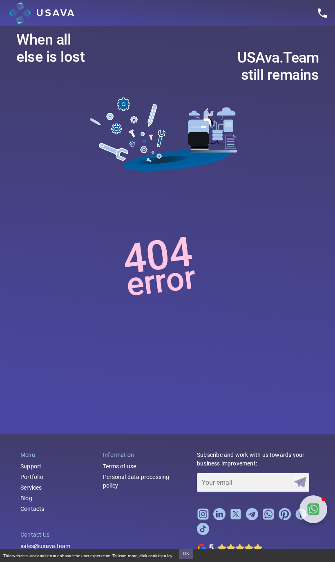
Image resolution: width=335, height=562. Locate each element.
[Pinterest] (285, 518)
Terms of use (119, 466)
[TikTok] (203, 533)
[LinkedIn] (219, 518)
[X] (236, 518)
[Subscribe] (300, 482)
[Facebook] (301, 518)
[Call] (322, 13)
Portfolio (31, 477)
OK (186, 553)
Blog (26, 498)
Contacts (32, 509)
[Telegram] (252, 518)
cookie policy (160, 555)
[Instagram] (203, 518)
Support (30, 466)
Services (31, 487)
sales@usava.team (45, 546)
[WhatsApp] (268, 518)
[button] (313, 509)
